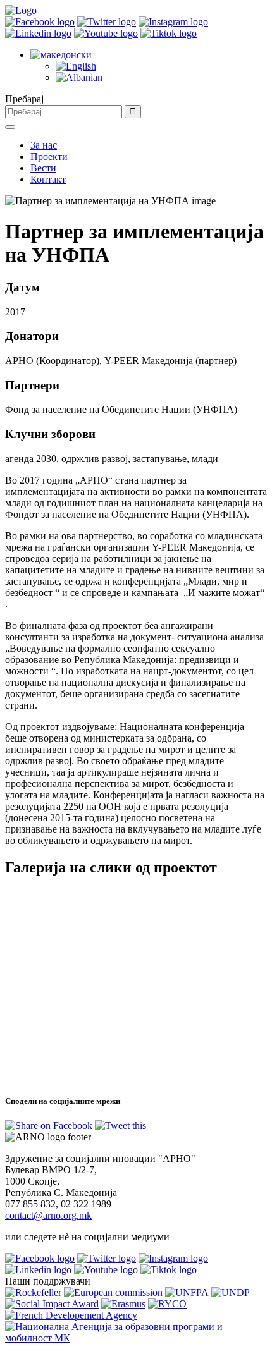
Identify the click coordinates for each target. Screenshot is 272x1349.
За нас (43, 145)
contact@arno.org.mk (48, 1215)
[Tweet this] (120, 1125)
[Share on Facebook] (48, 1125)
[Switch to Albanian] (79, 77)
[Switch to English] (76, 66)
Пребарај (24, 99)
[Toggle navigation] (10, 127)
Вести (43, 167)
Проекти (49, 156)
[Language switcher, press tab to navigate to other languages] (61, 54)
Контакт (48, 179)
